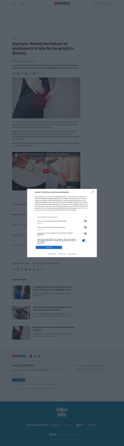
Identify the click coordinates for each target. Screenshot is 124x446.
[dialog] (62, 223)
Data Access (62, 254)
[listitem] (62, 217)
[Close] (93, 192)
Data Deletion (52, 254)
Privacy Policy (72, 254)
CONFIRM (49, 247)
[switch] (84, 221)
